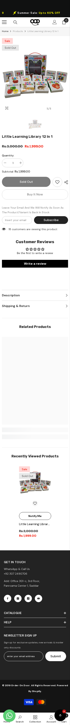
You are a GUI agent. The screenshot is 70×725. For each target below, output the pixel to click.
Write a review (35, 264)
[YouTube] (38, 598)
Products (18, 31)
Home (5, 31)
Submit (55, 656)
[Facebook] (7, 598)
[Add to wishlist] (57, 182)
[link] (35, 430)
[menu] (4, 22)
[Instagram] (18, 598)
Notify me (35, 516)
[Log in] (54, 22)
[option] (35, 13)
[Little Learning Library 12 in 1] (35, 482)
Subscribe (51, 220)
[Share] (65, 182)
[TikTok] (28, 598)
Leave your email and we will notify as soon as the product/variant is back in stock (33, 210)
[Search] (15, 22)
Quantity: (8, 155)
